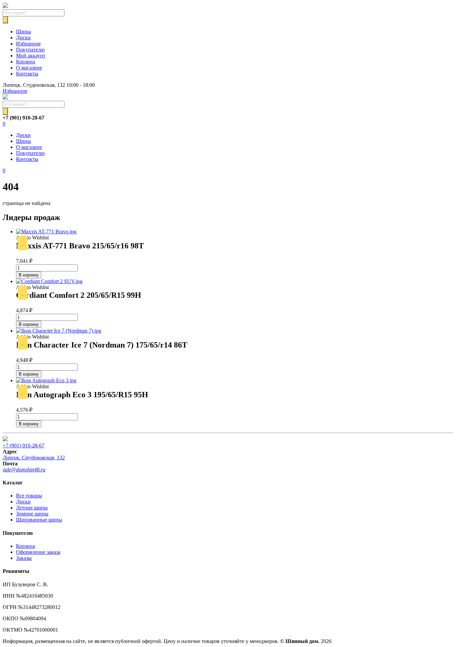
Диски (23, 37)
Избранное (28, 43)
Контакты (27, 73)
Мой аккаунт (30, 55)
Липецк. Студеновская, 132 (34, 457)
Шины (23, 31)
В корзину (29, 274)
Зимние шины (32, 513)
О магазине (29, 67)
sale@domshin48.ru (24, 469)
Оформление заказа (38, 552)
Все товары (29, 495)
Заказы (24, 558)
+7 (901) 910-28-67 (23, 445)
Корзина (25, 61)
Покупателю (30, 49)
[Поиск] (5, 19)
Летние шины (32, 507)
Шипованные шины (39, 519)
